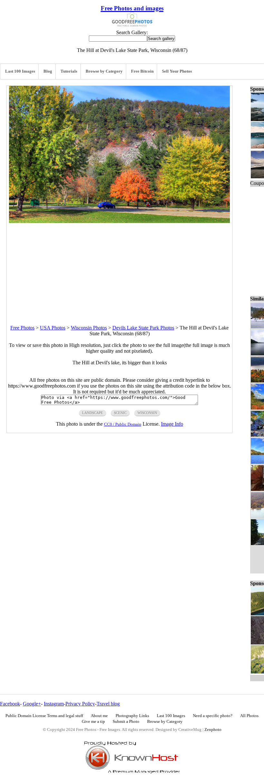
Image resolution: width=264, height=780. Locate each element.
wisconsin (147, 413)
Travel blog (108, 703)
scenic (120, 413)
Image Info (172, 424)
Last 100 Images (20, 71)
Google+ (32, 703)
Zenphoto (213, 729)
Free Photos (22, 327)
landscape (92, 413)
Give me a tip (93, 721)
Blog (47, 71)
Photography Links (132, 716)
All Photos (249, 716)
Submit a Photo (126, 721)
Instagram (54, 703)
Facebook (10, 703)
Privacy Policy (80, 703)
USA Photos (52, 327)
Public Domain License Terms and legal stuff (44, 716)
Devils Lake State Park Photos (143, 327)
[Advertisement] (119, 268)
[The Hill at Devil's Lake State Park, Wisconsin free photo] (119, 221)
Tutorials (69, 71)
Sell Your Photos (177, 71)
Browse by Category (104, 71)
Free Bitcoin (142, 71)
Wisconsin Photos (89, 327)
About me (99, 716)
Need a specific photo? (212, 716)
